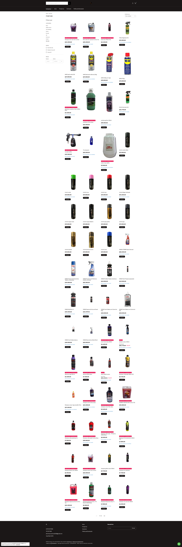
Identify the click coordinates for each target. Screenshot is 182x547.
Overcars (48, 37)
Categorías (48, 8)
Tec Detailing (48, 29)
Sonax (47, 31)
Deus (47, 25)
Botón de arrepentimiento (78, 541)
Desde (47, 58)
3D (46, 35)
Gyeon (47, 39)
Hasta (54, 58)
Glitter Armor (48, 27)
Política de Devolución (79, 8)
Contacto (69, 8)
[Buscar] (69, 3)
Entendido (18, 544)
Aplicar (61, 61)
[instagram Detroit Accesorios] (46, 524)
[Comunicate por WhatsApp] (179, 544)
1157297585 (49, 531)
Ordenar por (127, 14)
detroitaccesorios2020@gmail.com (54, 533)
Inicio (55, 8)
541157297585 (49, 529)
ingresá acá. (69, 541)
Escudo (47, 33)
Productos (61, 8)
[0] (135, 3)
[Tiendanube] (51, 543)
